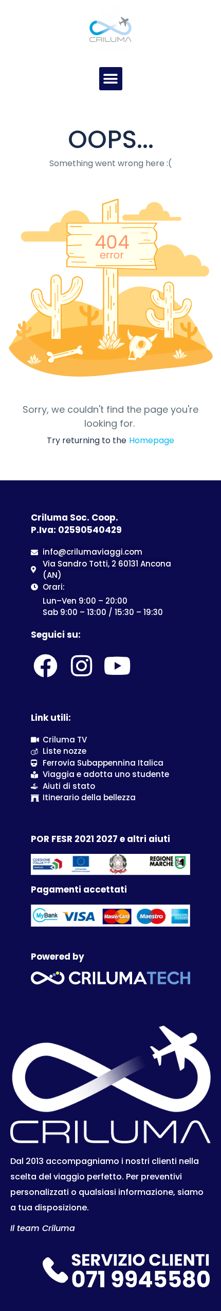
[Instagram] (81, 665)
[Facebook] (45, 665)
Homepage (151, 440)
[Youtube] (117, 665)
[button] (110, 78)
